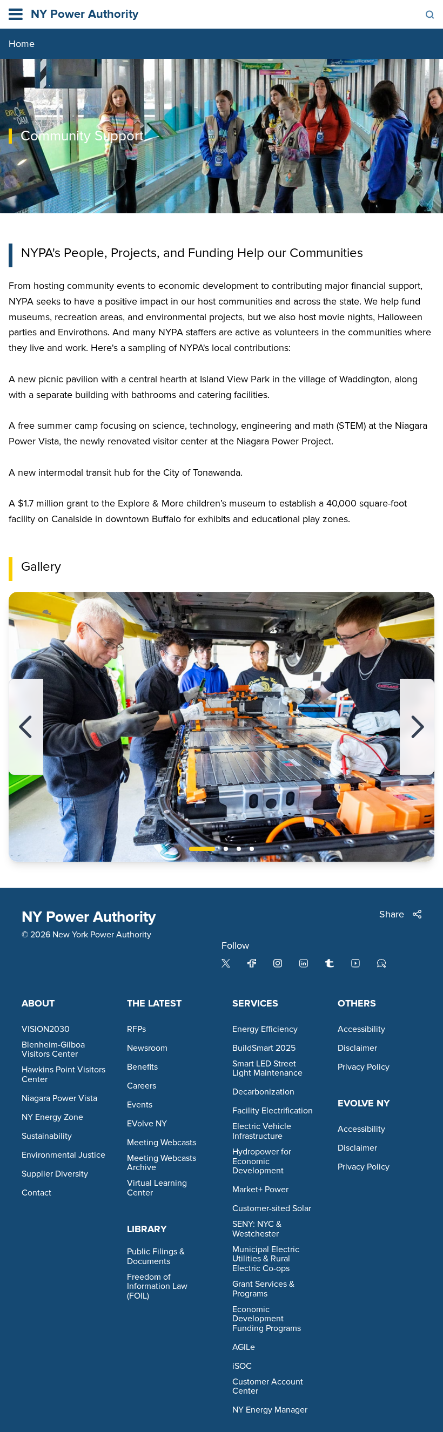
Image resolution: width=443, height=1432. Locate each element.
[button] (26, 727)
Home (22, 44)
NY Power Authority (84, 14)
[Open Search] (430, 14)
